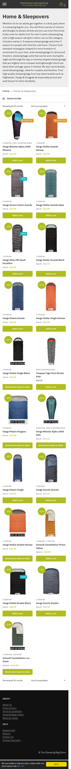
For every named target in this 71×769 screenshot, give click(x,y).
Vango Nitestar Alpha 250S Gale (50, 433)
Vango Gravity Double (47, 603)
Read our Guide (10, 718)
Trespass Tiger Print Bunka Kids (50, 375)
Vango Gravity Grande (47, 489)
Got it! (56, 764)
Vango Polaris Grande (14, 318)
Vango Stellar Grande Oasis (50, 205)
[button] (62, 4)
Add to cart (17, 160)
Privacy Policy (9, 708)
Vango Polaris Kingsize (14, 431)
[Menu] (8, 4)
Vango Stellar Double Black (17, 603)
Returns (6, 733)
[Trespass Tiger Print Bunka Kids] (51, 352)
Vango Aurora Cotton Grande (17, 205)
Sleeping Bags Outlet (13, 714)
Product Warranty (12, 740)
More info (20, 766)
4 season (17, 654)
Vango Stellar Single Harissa (50, 318)
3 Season (7, 143)
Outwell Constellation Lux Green (16, 660)
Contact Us (8, 736)
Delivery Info (9, 730)
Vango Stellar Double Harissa (17, 544)
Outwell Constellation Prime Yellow (50, 546)
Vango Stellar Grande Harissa (47, 148)
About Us (7, 704)
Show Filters (14, 98)
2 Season (40, 486)
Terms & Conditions (12, 711)
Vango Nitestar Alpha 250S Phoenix (17, 148)
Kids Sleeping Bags (22, 143)
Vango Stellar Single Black (16, 373)
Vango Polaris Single (13, 489)
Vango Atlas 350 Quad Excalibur (14, 262)
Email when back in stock (17, 387)
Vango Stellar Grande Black (50, 260)
